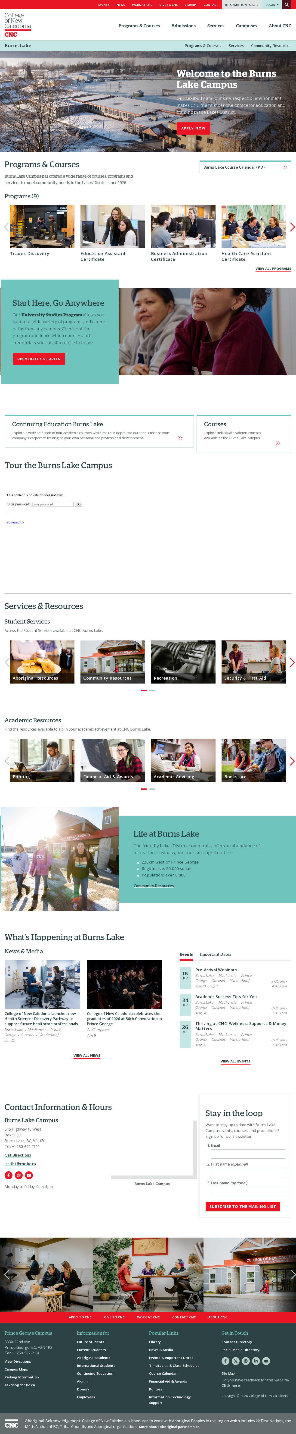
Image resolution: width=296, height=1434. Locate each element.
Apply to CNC (80, 1317)
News (121, 5)
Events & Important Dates (171, 1357)
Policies (155, 1389)
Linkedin (256, 1361)
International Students (96, 1365)
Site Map (228, 1373)
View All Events (235, 1061)
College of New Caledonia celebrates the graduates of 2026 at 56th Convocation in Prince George (124, 1018)
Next (291, 227)
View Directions (18, 1361)
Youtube (29, 1175)
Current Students (91, 1349)
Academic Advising (174, 776)
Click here (231, 1385)
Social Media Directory (240, 1349)
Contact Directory (237, 1341)
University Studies (39, 358)
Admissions (184, 26)
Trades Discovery (29, 253)
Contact (211, 5)
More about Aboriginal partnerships (169, 1426)
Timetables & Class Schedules (174, 1365)
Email (215, 1145)
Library (191, 5)
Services (216, 26)
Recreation (165, 678)
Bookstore (235, 776)
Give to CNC (114, 1317)
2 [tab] (152, 690)
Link (244, 434)
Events (104, 5)
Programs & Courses (139, 26)
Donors (83, 1389)
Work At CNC (142, 5)
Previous (5, 227)
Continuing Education (99, 431)
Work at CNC (148, 1317)
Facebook (8, 1175)
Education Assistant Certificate (103, 256)
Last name (229, 1182)
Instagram (19, 1175)
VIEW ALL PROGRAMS (273, 268)
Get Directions (18, 1155)
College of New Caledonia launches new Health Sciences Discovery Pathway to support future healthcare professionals (41, 1018)
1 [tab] (144, 690)
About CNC (280, 26)
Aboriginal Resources (35, 678)
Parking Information (22, 1377)
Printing (21, 776)
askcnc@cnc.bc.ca (20, 1385)
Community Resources (271, 45)
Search (286, 4)
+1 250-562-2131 (25, 1352)
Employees (86, 1397)
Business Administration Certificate (179, 256)
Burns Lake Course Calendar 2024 (245, 167)
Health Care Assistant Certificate (246, 256)
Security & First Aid (245, 678)
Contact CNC (184, 1317)
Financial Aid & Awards (108, 776)
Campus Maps (16, 1369)
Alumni (83, 1381)
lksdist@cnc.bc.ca (20, 1163)
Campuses (246, 26)
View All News (87, 1055)
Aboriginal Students (94, 1357)
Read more (235, 977)
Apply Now (193, 128)
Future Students (90, 1341)
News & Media (161, 1349)
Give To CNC (168, 5)
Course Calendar (163, 1373)
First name (229, 1164)
